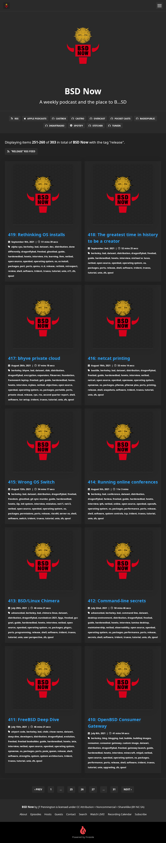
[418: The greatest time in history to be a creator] (123, 194)
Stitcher (98, 125)
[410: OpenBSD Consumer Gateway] (123, 679)
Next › (128, 789)
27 (93, 789)
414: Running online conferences (123, 482)
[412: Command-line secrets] (123, 561)
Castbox (61, 118)
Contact (71, 814)
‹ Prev (38, 789)
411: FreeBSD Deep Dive (33, 719)
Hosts (47, 814)
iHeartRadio (56, 125)
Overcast (99, 118)
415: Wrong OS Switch (31, 482)
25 (71, 789)
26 (82, 789)
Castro (80, 118)
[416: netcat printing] (123, 318)
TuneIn (116, 125)
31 (114, 789)
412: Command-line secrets (117, 601)
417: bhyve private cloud (34, 358)
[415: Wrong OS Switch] (43, 442)
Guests (59, 814)
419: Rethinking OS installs (36, 234)
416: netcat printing (109, 358)
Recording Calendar (120, 814)
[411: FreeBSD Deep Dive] (43, 679)
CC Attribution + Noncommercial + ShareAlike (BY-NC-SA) (110, 807)
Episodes (35, 814)
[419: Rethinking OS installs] (43, 194)
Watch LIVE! (97, 814)
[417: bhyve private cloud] (43, 318)
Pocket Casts (122, 118)
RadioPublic (147, 118)
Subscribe (141, 814)
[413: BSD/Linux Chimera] (43, 561)
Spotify (78, 125)
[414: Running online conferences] (123, 442)
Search (83, 814)
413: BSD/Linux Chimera (34, 601)
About (23, 814)
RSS (16, 118)
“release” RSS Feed (23, 151)
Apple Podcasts (36, 118)
